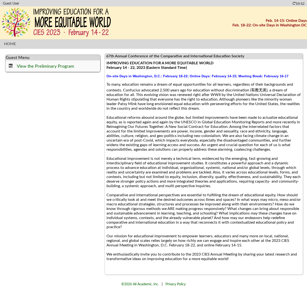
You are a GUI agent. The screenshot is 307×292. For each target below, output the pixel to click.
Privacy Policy (175, 284)
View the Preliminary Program (45, 66)
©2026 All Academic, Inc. (140, 284)
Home (10, 44)
